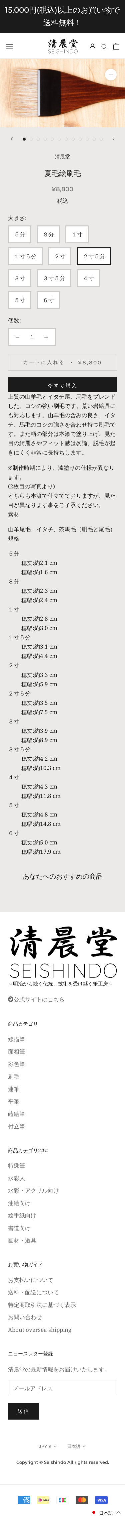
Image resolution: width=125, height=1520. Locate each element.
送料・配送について (33, 1292)
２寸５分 (94, 256)
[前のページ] (12, 138)
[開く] (9, 46)
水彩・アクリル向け (33, 1190)
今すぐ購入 (63, 385)
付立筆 (16, 1126)
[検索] (104, 46)
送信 (24, 1411)
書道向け (19, 1228)
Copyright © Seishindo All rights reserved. (62, 1462)
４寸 (88, 278)
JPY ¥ (45, 1446)
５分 (19, 234)
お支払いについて (30, 1280)
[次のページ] (114, 138)
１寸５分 (25, 256)
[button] (106, 1512)
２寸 (59, 256)
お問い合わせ (25, 1317)
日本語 (73, 1446)
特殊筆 (16, 1165)
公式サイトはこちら (39, 999)
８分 (48, 234)
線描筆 (16, 1039)
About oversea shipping (39, 1329)
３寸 (19, 278)
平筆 (13, 1101)
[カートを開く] (116, 46)
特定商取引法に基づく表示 (42, 1305)
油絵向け (19, 1203)
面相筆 (16, 1051)
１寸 (77, 234)
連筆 (13, 1089)
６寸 (48, 300)
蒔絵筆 (16, 1114)
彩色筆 (16, 1064)
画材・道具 (22, 1240)
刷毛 (13, 1076)
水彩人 (16, 1178)
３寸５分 (54, 278)
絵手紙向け (22, 1215)
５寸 (19, 300)
